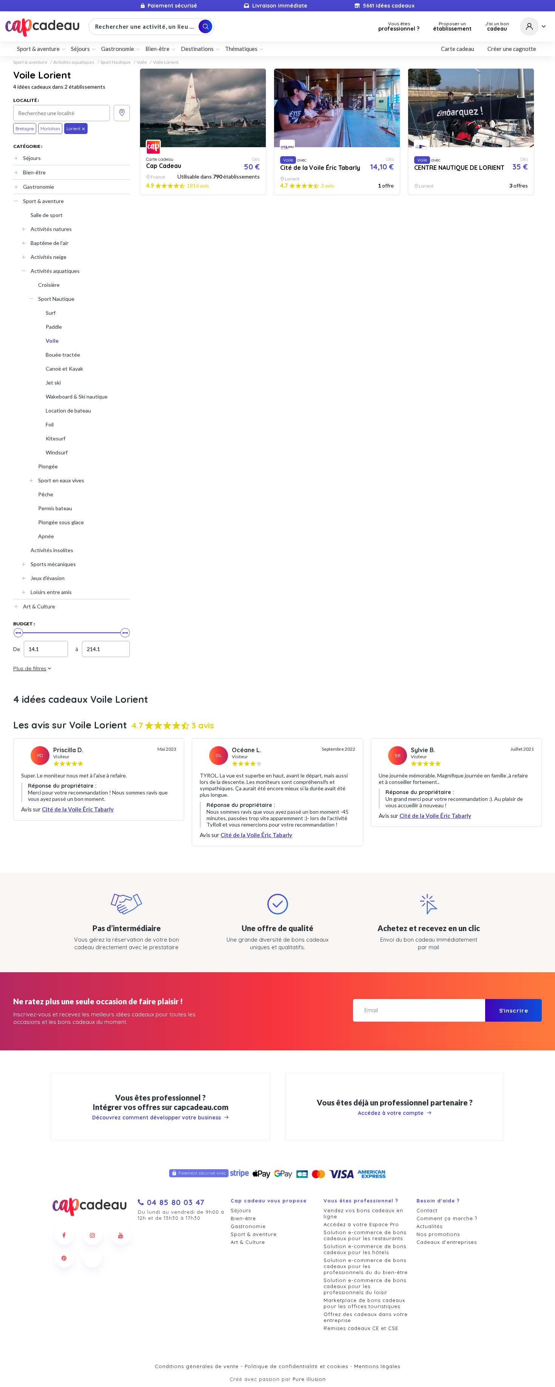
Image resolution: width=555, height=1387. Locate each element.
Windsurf (57, 452)
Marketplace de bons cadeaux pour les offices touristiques (364, 1303)
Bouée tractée (63, 354)
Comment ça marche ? (446, 1218)
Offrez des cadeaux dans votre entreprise (366, 1317)
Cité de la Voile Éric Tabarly (78, 809)
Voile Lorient (166, 62)
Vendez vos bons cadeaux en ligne (363, 1213)
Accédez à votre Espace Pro (361, 1224)
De (16, 649)
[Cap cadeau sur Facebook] (64, 1235)
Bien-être (34, 172)
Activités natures (51, 229)
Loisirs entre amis (51, 592)
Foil (50, 424)
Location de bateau (68, 410)
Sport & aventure (30, 62)
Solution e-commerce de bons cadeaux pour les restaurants (365, 1235)
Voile (142, 62)
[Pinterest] (64, 1257)
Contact (427, 1210)
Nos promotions (438, 1234)
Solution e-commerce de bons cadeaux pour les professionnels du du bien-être (366, 1266)
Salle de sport (47, 215)
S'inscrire (513, 1010)
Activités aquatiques (73, 62)
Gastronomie (38, 186)
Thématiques (241, 48)
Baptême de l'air (49, 243)
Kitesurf (55, 438)
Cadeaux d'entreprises (446, 1242)
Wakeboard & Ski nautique (77, 396)
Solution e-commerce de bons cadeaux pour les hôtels (365, 1249)
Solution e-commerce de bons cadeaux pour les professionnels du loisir (365, 1286)
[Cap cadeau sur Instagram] (92, 1235)
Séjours (32, 158)
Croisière (49, 285)
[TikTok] (92, 1257)
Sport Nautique (115, 62)
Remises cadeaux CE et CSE (361, 1328)
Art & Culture (39, 606)
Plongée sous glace (61, 522)
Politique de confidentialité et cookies (296, 1366)
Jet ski (53, 382)
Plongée (48, 466)
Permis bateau (55, 508)
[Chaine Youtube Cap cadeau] (120, 1235)
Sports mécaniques (53, 564)
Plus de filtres (29, 668)
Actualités (429, 1226)
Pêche (45, 494)
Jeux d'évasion (48, 578)
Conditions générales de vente (197, 1366)
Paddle (54, 326)
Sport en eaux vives (61, 480)
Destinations (197, 48)
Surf (50, 312)
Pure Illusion (309, 1379)
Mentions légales (377, 1366)
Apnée (46, 536)
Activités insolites (52, 550)
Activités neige (48, 257)
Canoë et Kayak (64, 368)
